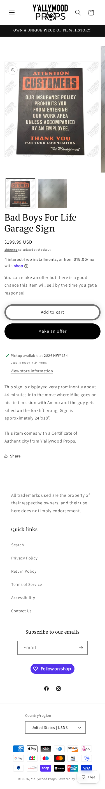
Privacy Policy (24, 558)
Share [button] (15, 456)
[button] (11, 12)
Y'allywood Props (44, 779)
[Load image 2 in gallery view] (52, 193)
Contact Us (21, 610)
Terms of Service (26, 584)
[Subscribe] (80, 648)
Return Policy (23, 571)
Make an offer (52, 331)
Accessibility (23, 597)
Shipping (11, 249)
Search (17, 544)
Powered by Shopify (72, 779)
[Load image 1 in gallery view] (20, 193)
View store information (32, 370)
